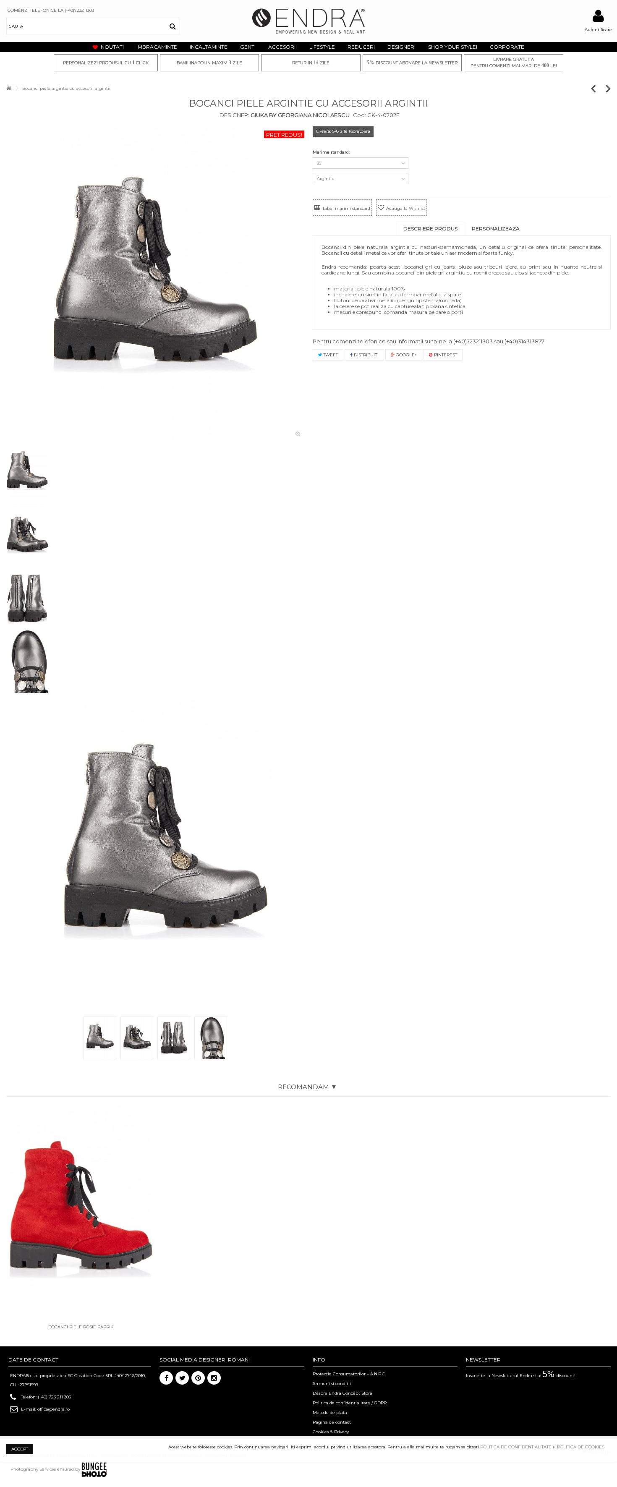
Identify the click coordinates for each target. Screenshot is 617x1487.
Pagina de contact (332, 1422)
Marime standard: (332, 152)
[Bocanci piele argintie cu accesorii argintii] (155, 283)
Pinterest (445, 355)
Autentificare (598, 29)
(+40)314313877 (524, 341)
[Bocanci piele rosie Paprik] (80, 1213)
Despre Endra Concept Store (342, 1393)
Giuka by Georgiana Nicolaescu (299, 115)
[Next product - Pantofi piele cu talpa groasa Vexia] (608, 88)
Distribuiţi (366, 355)
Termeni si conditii (332, 1383)
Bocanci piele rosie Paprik (80, 1327)
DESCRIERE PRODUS (430, 228)
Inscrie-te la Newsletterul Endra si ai (520, 1375)
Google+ (406, 355)
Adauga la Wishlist (405, 208)
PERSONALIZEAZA (496, 228)
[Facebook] (166, 1378)
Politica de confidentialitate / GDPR (350, 1403)
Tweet (330, 355)
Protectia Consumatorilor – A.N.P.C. (349, 1374)
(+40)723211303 (473, 341)
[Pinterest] (198, 1378)
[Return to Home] (8, 88)
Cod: (359, 115)
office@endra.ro (53, 1409)
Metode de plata (330, 1412)
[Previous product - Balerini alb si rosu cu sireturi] (597, 88)
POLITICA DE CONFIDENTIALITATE (516, 1447)
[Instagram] (214, 1378)
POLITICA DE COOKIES (580, 1447)
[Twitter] (182, 1378)
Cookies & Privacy (331, 1432)
